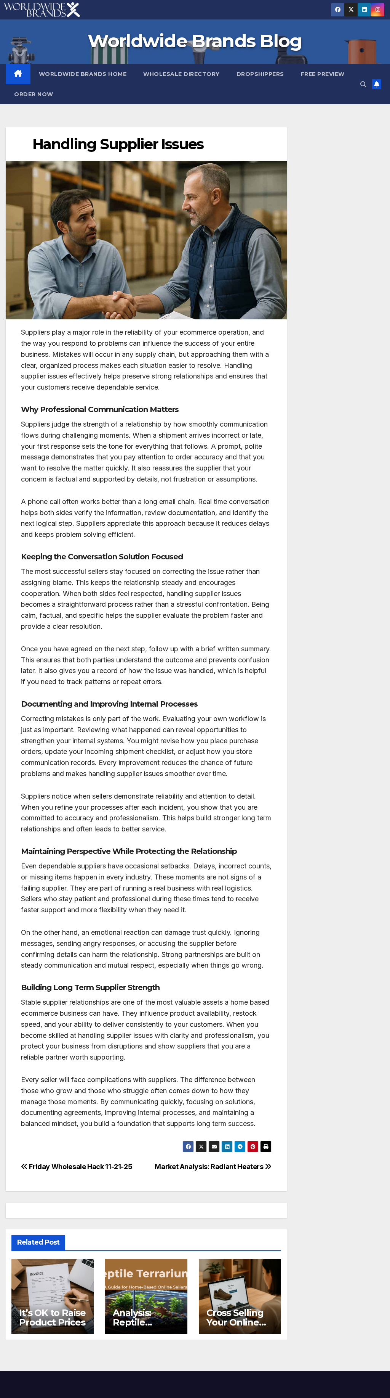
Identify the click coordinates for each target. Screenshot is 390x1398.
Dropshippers (260, 74)
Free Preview (323, 74)
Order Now (33, 94)
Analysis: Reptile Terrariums (137, 1322)
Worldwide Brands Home (83, 74)
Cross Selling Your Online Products (234, 1322)
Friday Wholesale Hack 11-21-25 (80, 1166)
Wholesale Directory (181, 74)
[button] (363, 84)
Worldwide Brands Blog (195, 41)
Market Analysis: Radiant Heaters (210, 1166)
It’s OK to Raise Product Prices (52, 1317)
